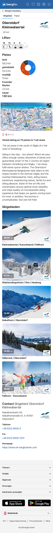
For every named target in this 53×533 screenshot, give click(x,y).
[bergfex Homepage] (9, 4)
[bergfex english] (6, 134)
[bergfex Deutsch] (3, 134)
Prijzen (17, 16)
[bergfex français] (9, 134)
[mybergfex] (44, 4)
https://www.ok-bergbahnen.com (19, 447)
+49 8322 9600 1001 (13, 438)
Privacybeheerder (35, 521)
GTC (4, 521)
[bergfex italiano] (12, 134)
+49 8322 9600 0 (11, 428)
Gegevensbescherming (18, 521)
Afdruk (48, 521)
